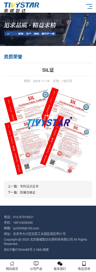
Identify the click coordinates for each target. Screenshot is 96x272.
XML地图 (42, 249)
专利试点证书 (29, 186)
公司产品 (36, 268)
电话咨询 (84, 268)
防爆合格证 (27, 192)
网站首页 (12, 268)
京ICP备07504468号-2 (19, 249)
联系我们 (60, 268)
